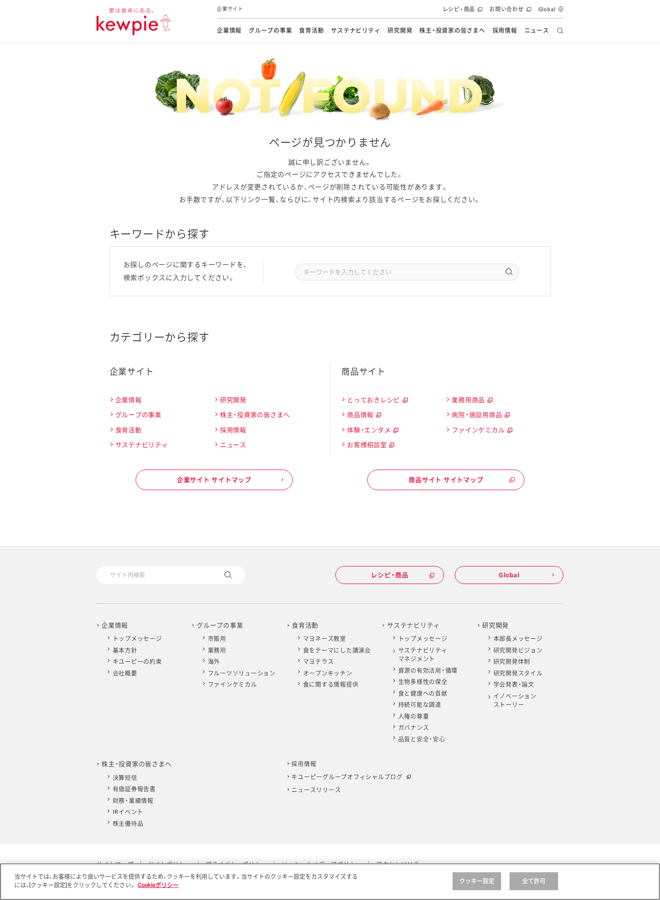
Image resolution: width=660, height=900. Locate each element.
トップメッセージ (137, 638)
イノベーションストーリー (515, 700)
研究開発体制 (512, 661)
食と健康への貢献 (423, 693)
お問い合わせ (509, 12)
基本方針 (125, 650)
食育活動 (311, 30)
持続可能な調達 (419, 704)
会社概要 (125, 673)
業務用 (217, 650)
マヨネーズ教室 (324, 638)
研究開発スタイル (518, 673)
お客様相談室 (370, 446)
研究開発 (399, 30)
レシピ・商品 (462, 12)
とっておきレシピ (377, 401)
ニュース (536, 30)
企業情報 (229, 30)
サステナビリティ (355, 30)
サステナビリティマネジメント (423, 655)
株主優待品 (128, 823)
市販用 (217, 638)
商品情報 (363, 416)
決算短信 (125, 777)
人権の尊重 (413, 716)
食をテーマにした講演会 (337, 650)
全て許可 (534, 881)
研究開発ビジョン (518, 650)
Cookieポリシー (158, 885)
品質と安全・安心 (421, 739)
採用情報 (505, 30)
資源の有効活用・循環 (428, 670)
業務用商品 (472, 401)
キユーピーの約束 (137, 661)
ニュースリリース (316, 789)
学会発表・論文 (513, 684)
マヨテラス (318, 661)
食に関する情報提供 (331, 684)
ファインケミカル (481, 431)
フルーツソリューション (242, 673)
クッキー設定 (477, 881)
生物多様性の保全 (423, 681)
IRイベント (128, 811)
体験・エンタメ (372, 431)
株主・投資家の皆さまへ (452, 30)
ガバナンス (413, 727)
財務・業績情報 (133, 800)
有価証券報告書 (134, 789)
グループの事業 (270, 30)
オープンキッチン (327, 673)
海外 (214, 661)
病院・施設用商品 (480, 416)
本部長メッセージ (518, 638)
